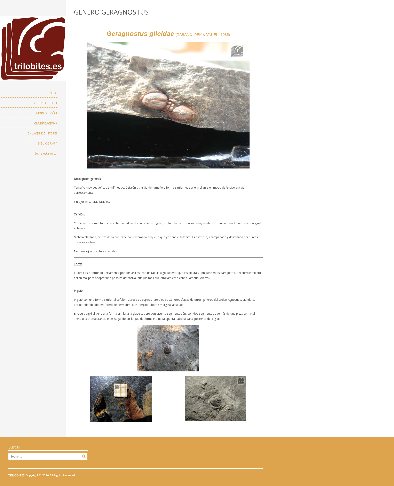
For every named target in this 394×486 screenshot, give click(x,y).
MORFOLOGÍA (45, 113)
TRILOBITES (16, 475)
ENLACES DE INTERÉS (42, 133)
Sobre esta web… (45, 153)
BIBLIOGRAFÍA (47, 143)
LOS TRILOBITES (44, 103)
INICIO (53, 93)
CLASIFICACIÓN (44, 123)
